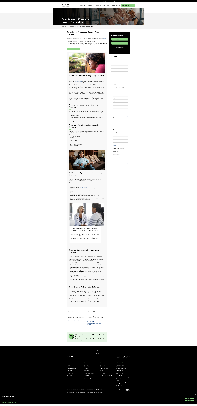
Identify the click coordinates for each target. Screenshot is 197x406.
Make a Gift (86, 372)
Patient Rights (119, 375)
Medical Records (119, 370)
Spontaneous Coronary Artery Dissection (119, 144)
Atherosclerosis (116, 81)
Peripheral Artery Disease (118, 138)
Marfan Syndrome (116, 132)
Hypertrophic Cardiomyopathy (119, 129)
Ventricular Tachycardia (118, 157)
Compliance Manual (88, 378)
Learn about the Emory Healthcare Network (93, 324)
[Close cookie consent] (195, 394)
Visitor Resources (119, 366)
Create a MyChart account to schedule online (85, 338)
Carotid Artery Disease (117, 95)
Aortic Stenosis (116, 84)
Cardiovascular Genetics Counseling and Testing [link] (84, 228)
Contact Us (86, 368)
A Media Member (70, 373)
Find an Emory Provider (73, 48)
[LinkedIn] (129, 357)
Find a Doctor (114, 64)
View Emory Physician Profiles (74, 320)
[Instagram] (128, 357)
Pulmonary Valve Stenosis (118, 140)
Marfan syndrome (83, 187)
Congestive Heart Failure (118, 101)
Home (63, 26)
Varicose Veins (116, 151)
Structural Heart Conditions (118, 148)
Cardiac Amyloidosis (117, 92)
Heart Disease (115, 123)
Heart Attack (115, 120)
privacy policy (119, 48)
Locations (113, 67)
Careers (86, 365)
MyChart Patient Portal (128, 5)
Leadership (86, 370)
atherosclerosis (78, 81)
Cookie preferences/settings (6, 402)
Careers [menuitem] (118, 5)
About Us (86, 362)
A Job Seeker (70, 370)
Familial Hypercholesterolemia (117, 116)
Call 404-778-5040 (119, 39)
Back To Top (98, 353)
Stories (101, 370)
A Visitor (68, 366)
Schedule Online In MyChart (119, 43)
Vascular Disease (116, 154)
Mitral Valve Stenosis (117, 135)
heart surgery (91, 121)
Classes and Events (104, 368)
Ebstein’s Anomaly (116, 112)
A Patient (69, 365)
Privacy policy (14, 402)
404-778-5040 (101, 338)
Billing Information (120, 365)
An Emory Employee (71, 372)
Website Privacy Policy (121, 382)
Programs (113, 69)
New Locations (87, 375)
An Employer (69, 375)
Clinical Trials (103, 365)
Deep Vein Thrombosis (117, 109)
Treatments (113, 163)
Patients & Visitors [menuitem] (111, 5)
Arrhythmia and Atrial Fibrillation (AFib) (119, 88)
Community (86, 366)
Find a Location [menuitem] (91, 5)
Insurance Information (121, 368)
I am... (68, 362)
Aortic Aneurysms (116, 75)
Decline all (189, 400)
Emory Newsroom (104, 366)
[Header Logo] (66, 5)
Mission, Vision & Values (89, 373)
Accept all (189, 398)
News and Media (103, 362)
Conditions (71, 26)
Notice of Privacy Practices (122, 377)
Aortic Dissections (116, 78)
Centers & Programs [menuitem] (100, 5)
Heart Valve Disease (117, 126)
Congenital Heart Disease (118, 98)
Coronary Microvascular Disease (119, 106)
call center (120, 47)
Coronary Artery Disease (118, 103)
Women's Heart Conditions (118, 160)
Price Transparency (120, 372)
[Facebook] (124, 357)
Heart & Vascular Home (116, 61)
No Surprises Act (119, 373)
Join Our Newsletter (104, 372)
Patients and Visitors (120, 362)
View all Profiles (90, 321)
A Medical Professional (72, 368)
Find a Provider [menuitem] (83, 5)
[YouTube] (126, 357)
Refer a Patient (119, 383)
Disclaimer (118, 385)
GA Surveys (102, 373)
